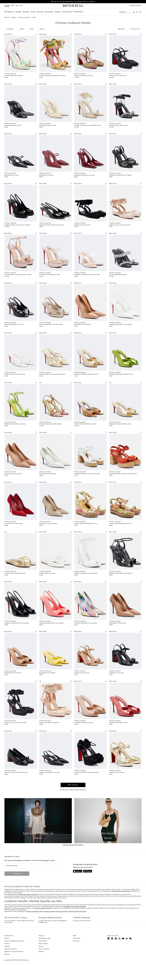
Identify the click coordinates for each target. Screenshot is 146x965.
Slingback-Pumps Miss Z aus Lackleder (120, 324)
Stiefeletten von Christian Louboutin (75, 906)
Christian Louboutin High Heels (121, 891)
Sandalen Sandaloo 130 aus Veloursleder (86, 772)
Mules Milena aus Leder (11, 175)
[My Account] (134, 12)
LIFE (21, 5)
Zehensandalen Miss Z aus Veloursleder (51, 324)
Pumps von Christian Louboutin (28, 894)
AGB (74, 935)
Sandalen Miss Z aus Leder (47, 573)
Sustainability (43, 941)
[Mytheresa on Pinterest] (116, 938)
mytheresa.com (24, 960)
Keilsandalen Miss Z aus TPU (12, 125)
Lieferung (7, 946)
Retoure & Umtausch (10, 949)
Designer (13, 17)
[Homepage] (73, 5)
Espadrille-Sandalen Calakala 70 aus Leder (87, 473)
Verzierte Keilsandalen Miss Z (118, 274)
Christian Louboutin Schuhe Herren (73, 845)
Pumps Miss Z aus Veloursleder (13, 523)
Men (12, 5)
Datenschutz (76, 938)
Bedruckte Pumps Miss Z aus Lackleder (85, 623)
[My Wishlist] (137, 12)
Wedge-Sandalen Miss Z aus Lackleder (85, 573)
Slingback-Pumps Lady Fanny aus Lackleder (17, 225)
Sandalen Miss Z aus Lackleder (13, 75)
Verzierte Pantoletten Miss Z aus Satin (85, 424)
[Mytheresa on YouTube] (123, 938)
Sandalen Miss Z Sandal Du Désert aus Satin (52, 75)
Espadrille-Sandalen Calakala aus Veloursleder (123, 473)
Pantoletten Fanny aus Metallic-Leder (120, 424)
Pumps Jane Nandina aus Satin (83, 75)
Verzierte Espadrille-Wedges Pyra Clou (85, 523)
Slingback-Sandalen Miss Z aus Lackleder (51, 225)
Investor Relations (44, 949)
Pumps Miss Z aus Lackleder (82, 324)
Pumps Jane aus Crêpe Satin (117, 75)
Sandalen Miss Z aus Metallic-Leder (15, 573)
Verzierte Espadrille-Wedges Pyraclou (120, 523)
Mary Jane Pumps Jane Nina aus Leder (16, 772)
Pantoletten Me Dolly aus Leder (83, 722)
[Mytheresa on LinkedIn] (108, 938)
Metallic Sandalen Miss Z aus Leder (14, 424)
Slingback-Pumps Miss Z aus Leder (84, 175)
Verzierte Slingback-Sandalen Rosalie (50, 424)
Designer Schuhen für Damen (78, 911)
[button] (120, 12)
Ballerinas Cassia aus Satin (82, 225)
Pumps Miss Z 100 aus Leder (117, 623)
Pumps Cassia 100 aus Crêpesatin (49, 722)
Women (7, 5)
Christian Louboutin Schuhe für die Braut (56, 911)
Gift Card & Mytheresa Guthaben (14, 941)
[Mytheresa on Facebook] (112, 938)
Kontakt (6, 938)
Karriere (41, 946)
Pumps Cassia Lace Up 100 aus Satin (15, 722)
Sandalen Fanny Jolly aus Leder (118, 125)
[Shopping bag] (140, 12)
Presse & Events (43, 943)
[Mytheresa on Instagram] (119, 938)
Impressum (76, 941)
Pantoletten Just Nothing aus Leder (49, 274)
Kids (17, 5)
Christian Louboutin (24, 17)
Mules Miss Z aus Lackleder (47, 672)
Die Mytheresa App (44, 938)
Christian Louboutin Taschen (42, 908)
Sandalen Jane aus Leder (81, 672)
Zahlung (6, 943)
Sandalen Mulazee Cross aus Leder (14, 374)
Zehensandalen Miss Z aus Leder (14, 324)
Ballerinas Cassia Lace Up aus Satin (119, 225)
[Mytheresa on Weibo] (127, 938)
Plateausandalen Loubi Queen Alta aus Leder (17, 274)
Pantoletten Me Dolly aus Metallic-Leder (86, 374)
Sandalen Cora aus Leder (116, 772)
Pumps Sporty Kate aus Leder (13, 473)
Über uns (41, 935)
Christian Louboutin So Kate (34, 911)
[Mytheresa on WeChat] (130, 938)
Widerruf (7, 954)
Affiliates (41, 951)
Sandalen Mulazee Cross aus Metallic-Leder (52, 374)
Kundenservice (8, 935)
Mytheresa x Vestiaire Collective (13, 951)
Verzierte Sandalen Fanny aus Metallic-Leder (87, 125)
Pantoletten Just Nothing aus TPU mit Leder (87, 274)
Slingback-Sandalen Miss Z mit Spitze (120, 175)
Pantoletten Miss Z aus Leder (12, 672)
